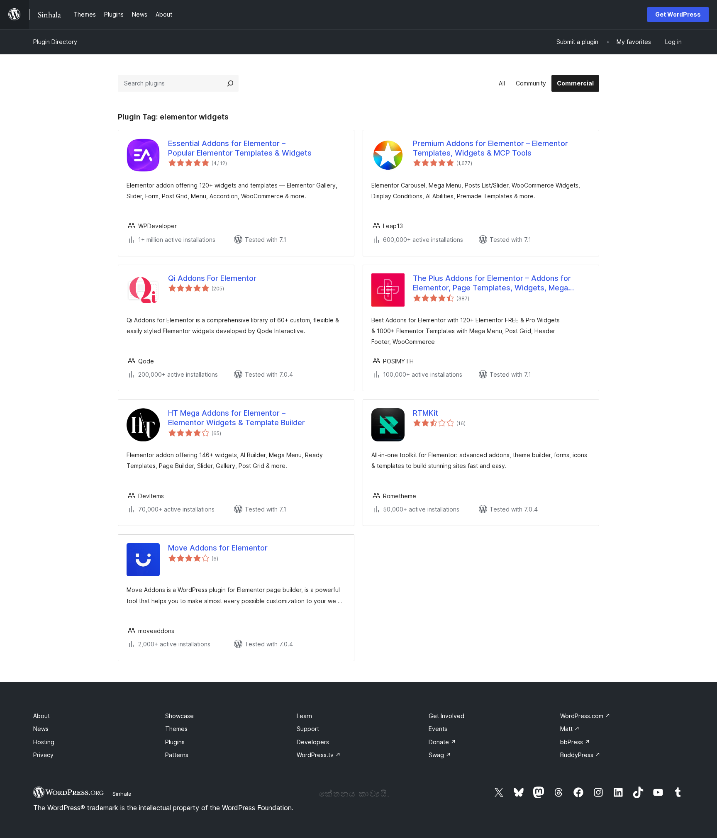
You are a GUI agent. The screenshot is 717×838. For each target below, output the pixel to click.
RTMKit (425, 413)
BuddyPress (580, 754)
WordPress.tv (319, 754)
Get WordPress (678, 14)
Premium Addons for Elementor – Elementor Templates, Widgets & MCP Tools (490, 148)
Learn (304, 715)
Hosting (43, 741)
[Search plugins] (230, 83)
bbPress (575, 741)
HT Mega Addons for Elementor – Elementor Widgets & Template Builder (236, 418)
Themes (176, 728)
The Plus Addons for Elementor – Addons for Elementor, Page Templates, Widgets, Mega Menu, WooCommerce (492, 283)
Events (438, 728)
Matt (570, 728)
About (41, 715)
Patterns (176, 754)
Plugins (175, 741)
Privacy (43, 754)
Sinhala (122, 793)
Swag (440, 754)
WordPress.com (585, 715)
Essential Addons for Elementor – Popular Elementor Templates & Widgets (240, 148)
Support (308, 728)
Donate (442, 741)
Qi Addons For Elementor (212, 278)
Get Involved (446, 715)
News (41, 728)
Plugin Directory (55, 41)
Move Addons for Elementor (218, 547)
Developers (313, 741)
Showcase (179, 715)
